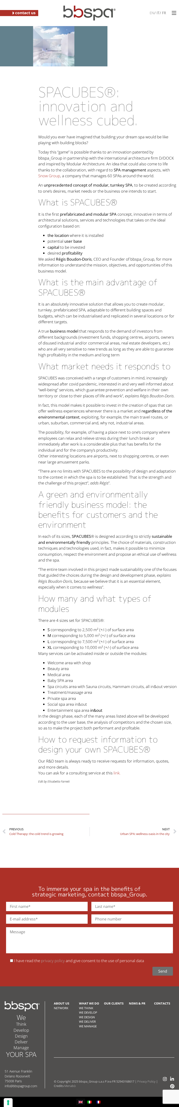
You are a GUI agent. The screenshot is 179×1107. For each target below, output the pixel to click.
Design (21, 1036)
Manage (21, 1047)
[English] (152, 13)
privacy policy (53, 960)
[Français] (163, 13)
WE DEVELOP (88, 1012)
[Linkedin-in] (172, 1079)
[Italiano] (157, 13)
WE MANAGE (88, 1026)
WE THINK (86, 1008)
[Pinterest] (172, 1086)
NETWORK (61, 1008)
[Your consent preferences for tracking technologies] (8, 1102)
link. (117, 773)
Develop (21, 1030)
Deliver (21, 1042)
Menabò (70, 1086)
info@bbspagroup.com (21, 1086)
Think (21, 1024)
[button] (174, 13)
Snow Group (49, 175)
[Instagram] (165, 1079)
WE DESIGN (87, 1017)
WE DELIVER (87, 1021)
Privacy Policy (146, 1081)
